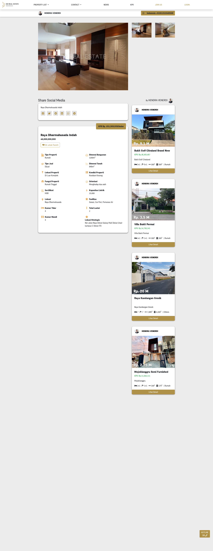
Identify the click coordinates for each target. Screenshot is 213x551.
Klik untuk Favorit (51, 145)
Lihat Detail (153, 171)
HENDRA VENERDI (150, 110)
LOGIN (187, 5)
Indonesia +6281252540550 (159, 13)
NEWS (106, 5)
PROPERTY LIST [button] (40, 5)
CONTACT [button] (75, 5)
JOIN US (158, 5)
